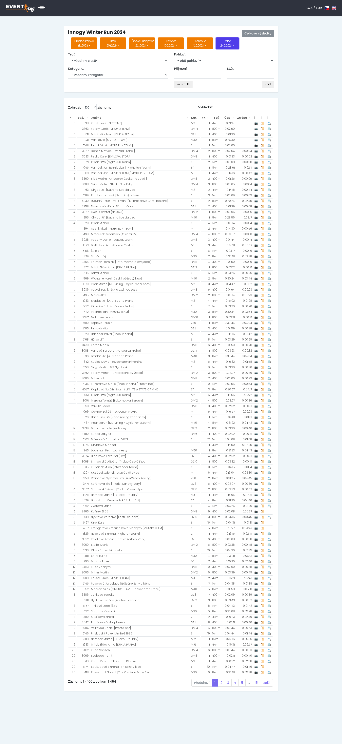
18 (74, 595)
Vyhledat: (205, 107)
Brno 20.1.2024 (111, 43)
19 (74, 622)
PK (203, 118)
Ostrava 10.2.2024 (170, 43)
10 (74, 373)
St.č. (81, 118)
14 (74, 484)
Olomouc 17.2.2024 (199, 43)
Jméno (96, 118)
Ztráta (242, 118)
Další (266, 682)
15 (74, 511)
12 (74, 428)
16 (74, 539)
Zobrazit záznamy (89, 107)
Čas (227, 118)
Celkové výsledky (257, 33)
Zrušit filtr (183, 84)
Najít (268, 84)
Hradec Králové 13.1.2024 (84, 43)
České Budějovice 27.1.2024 (143, 43)
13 (74, 456)
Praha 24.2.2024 (226, 43)
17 (74, 567)
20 (73, 650)
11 (74, 401)
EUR (319, 8)
